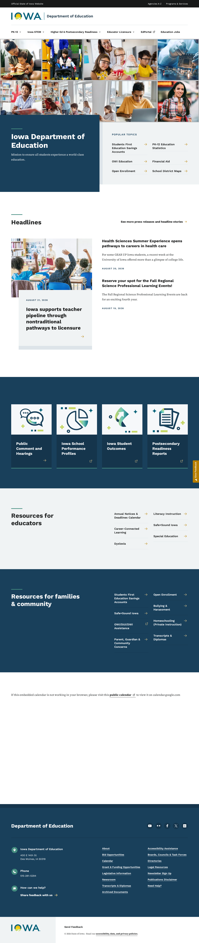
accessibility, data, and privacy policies (116, 933)
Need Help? (155, 885)
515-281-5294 (28, 875)
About (106, 848)
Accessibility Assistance (163, 848)
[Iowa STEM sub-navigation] (43, 32)
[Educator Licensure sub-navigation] (133, 32)
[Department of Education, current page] (26, 16)
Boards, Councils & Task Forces (167, 854)
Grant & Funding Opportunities (121, 867)
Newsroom (109, 879)
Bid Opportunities (113, 854)
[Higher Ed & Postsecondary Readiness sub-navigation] (99, 32)
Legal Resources (158, 867)
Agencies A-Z (155, 3)
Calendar (107, 860)
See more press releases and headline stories (152, 221)
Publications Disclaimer (162, 879)
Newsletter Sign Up (159, 873)
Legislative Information (116, 873)
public (120, 695)
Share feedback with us (36, 895)
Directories (155, 860)
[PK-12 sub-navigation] (20, 32)
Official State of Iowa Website (27, 3)
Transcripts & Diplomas (116, 885)
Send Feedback (73, 926)
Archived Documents (115, 891)
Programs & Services (177, 3)
